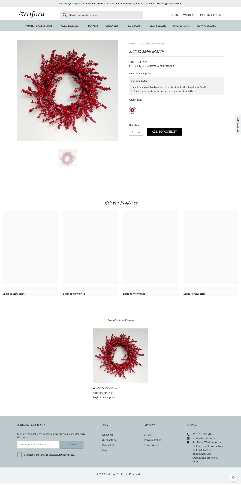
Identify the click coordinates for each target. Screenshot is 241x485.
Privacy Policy (67, 455)
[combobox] (105, 15)
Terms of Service (48, 455)
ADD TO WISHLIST (164, 131)
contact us (145, 91)
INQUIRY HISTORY (211, 15)
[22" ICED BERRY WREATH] (120, 355)
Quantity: (134, 125)
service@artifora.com (169, 3)
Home (132, 43)
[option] (67, 90)
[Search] (101, 15)
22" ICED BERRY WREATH (105, 387)
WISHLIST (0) (238, 124)
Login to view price (140, 73)
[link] (30, 289)
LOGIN (174, 15)
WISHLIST (189, 15)
